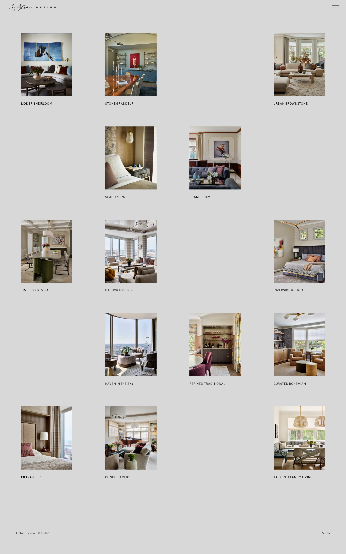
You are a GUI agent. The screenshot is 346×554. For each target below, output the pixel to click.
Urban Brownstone (291, 103)
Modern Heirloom (36, 103)
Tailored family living (293, 477)
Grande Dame (200, 197)
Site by (326, 533)
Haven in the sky (119, 383)
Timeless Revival (36, 290)
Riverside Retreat (289, 290)
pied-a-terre (32, 477)
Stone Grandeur (119, 103)
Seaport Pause (117, 197)
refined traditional (207, 383)
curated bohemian (290, 383)
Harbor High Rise (119, 290)
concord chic (117, 477)
